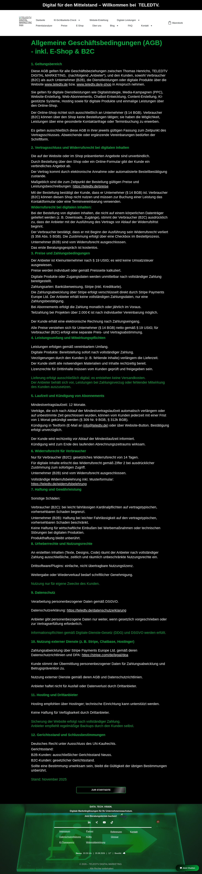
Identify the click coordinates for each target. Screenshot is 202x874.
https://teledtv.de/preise (90, 186)
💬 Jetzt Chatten (187, 868)
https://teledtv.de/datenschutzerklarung (96, 610)
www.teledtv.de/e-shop (94, 84)
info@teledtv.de (95, 425)
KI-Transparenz (66, 842)
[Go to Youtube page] (105, 822)
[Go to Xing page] (98, 822)
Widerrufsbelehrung (95, 842)
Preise (64, 26)
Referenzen (116, 832)
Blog (112, 26)
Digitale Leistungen (126, 20)
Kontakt (145, 26)
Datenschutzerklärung (70, 837)
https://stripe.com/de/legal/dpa (105, 655)
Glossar (114, 837)
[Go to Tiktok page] (111, 822)
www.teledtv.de (56, 84)
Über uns (96, 26)
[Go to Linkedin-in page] (90, 822)
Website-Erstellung (99, 20)
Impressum (64, 831)
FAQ (130, 26)
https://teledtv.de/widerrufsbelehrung (59, 484)
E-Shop (80, 26)
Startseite (40, 20)
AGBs (89, 837)
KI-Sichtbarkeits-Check (65, 20)
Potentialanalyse (44, 26)
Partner (89, 831)
